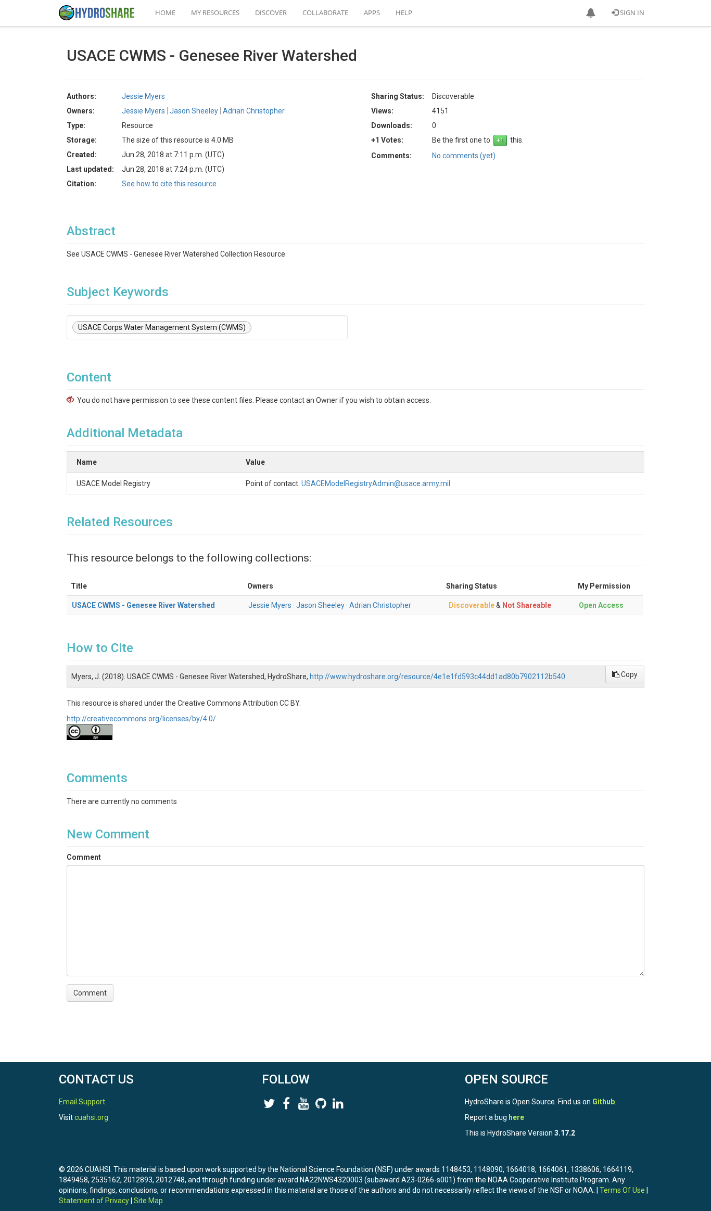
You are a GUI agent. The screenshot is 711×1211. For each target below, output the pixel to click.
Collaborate (325, 12)
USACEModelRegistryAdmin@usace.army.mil (375, 483)
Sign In (631, 12)
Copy (628, 674)
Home (165, 12)
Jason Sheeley (320, 605)
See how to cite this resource (169, 184)
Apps (372, 12)
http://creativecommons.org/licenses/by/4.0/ (141, 719)
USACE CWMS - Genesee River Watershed (143, 605)
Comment (84, 857)
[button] (591, 13)
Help (404, 12)
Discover (271, 12)
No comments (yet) (464, 155)
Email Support (82, 1102)
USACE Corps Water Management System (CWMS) (162, 327)
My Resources (215, 12)
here (516, 1117)
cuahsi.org (91, 1117)
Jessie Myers (269, 605)
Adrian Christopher (380, 605)
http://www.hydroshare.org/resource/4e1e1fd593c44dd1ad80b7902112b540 (437, 676)
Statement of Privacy (94, 1200)
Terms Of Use (622, 1190)
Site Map (148, 1200)
